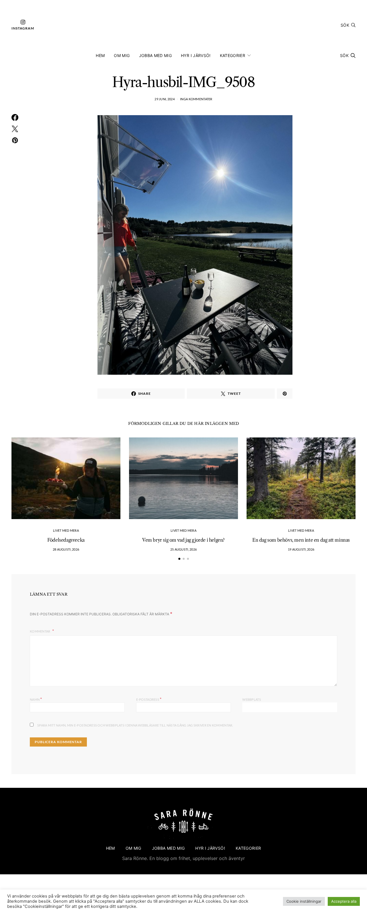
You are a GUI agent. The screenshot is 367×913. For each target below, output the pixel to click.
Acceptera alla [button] (343, 901)
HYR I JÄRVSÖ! (196, 55)
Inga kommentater (196, 99)
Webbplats (251, 699)
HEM (100, 55)
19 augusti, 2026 (301, 549)
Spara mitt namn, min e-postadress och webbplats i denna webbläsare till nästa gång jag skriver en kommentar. (135, 725)
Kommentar (40, 631)
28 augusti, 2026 (66, 549)
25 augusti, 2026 (183, 549)
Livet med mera (66, 530)
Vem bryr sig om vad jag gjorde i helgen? (183, 540)
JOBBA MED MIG (155, 55)
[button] (179, 559)
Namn (36, 699)
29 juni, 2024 (165, 99)
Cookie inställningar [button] (303, 901)
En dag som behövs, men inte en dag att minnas (301, 540)
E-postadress (149, 699)
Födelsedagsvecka (66, 540)
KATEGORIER (232, 55)
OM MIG (122, 55)
